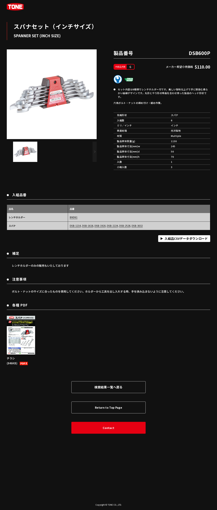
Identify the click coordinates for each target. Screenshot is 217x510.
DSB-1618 (87, 225)
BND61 (73, 217)
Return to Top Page (108, 407)
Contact (108, 428)
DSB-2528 (124, 225)
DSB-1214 (75, 225)
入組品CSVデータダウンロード (186, 238)
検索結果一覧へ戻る (108, 387)
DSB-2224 (112, 225)
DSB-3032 (137, 225)
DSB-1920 (100, 225)
